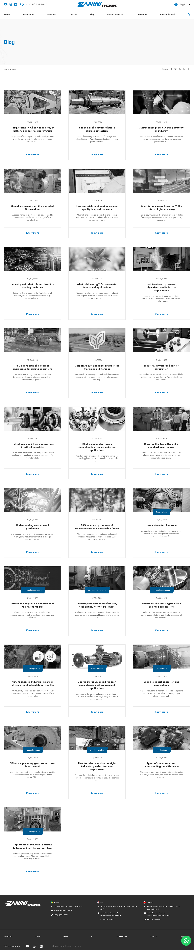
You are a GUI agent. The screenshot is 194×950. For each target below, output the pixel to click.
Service (73, 14)
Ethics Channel (167, 14)
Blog (92, 14)
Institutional (29, 14)
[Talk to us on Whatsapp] (186, 941)
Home (7, 14)
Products (52, 14)
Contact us (141, 14)
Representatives (115, 14)
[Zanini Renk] (97, 4)
